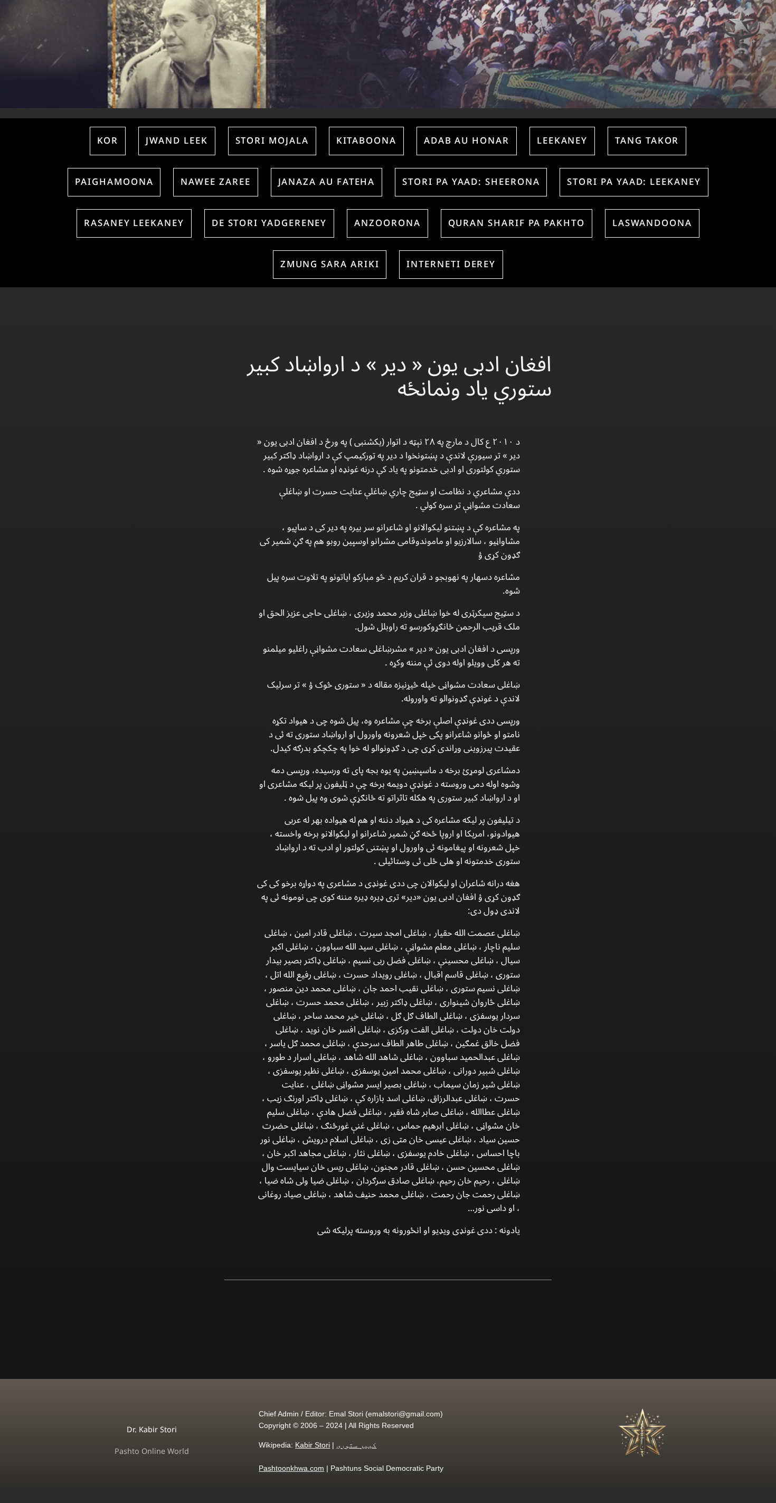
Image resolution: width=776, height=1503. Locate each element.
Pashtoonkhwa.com (291, 1468)
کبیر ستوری (356, 1445)
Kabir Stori (312, 1445)
